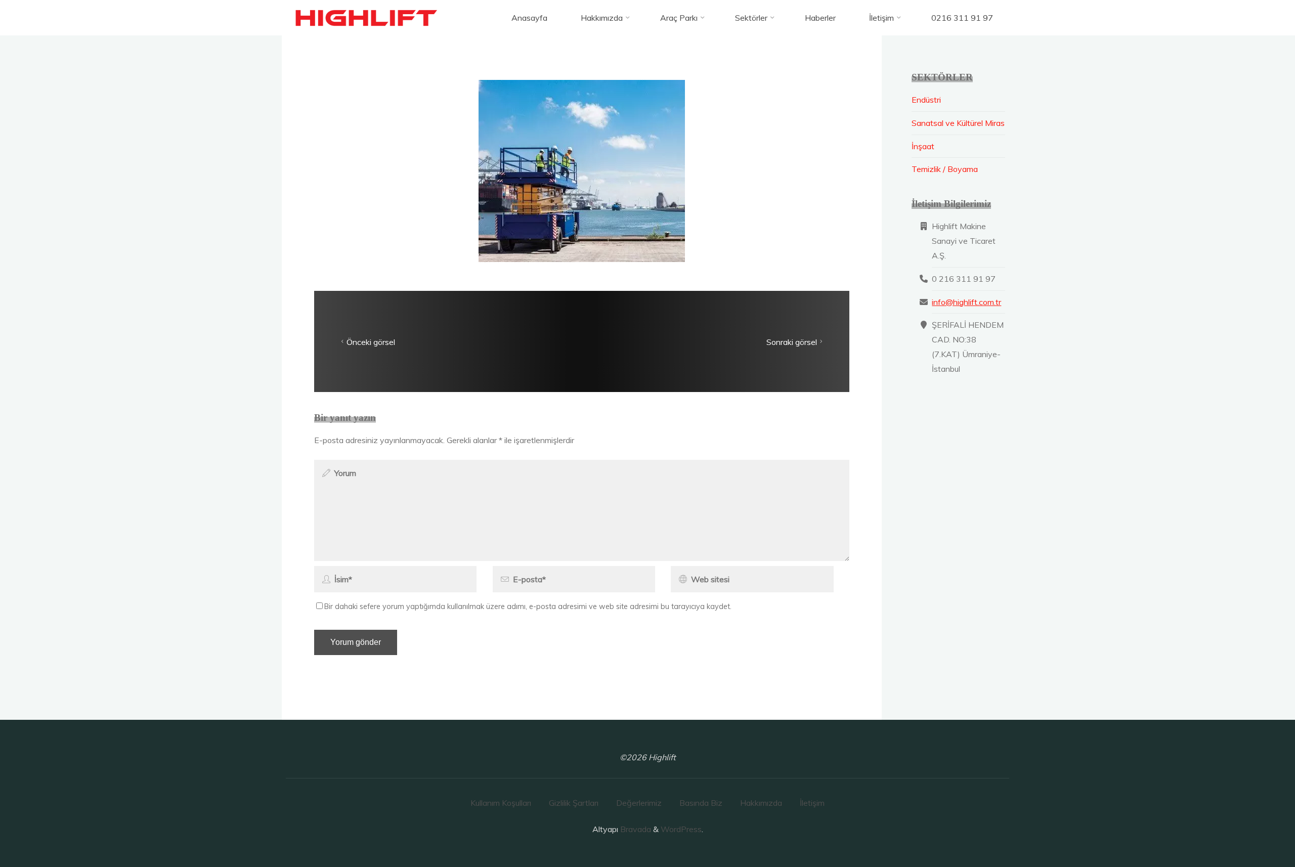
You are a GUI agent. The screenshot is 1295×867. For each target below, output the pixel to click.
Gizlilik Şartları (573, 803)
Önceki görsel (371, 341)
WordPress (681, 829)
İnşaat (923, 146)
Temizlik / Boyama (945, 169)
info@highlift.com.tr (966, 302)
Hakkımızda (761, 803)
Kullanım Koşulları (500, 803)
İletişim (812, 803)
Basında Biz (700, 803)
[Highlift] (367, 18)
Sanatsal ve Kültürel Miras (958, 123)
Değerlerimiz (639, 803)
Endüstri (926, 100)
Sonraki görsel (791, 341)
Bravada (634, 829)
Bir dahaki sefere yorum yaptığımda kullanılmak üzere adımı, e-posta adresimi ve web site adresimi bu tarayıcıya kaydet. (527, 606)
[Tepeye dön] (1255, 827)
